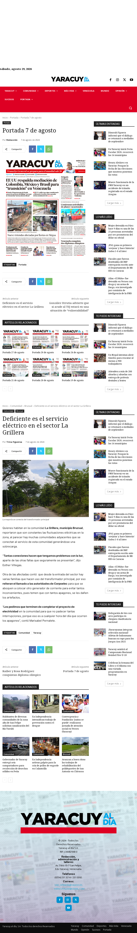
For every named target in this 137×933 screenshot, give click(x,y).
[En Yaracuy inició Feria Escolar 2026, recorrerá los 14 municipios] (100, 152)
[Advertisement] (68, 25)
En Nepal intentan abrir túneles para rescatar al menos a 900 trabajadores (121, 359)
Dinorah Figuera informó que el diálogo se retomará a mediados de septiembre (121, 137)
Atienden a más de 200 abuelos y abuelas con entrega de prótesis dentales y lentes (120, 376)
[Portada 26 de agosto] (45, 339)
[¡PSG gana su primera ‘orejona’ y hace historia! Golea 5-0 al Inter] (100, 248)
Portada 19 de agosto (73, 380)
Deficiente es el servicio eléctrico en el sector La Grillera (23, 304)
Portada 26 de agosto (43, 352)
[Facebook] (110, 80)
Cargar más (113, 203)
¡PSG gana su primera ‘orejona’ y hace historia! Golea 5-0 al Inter (121, 248)
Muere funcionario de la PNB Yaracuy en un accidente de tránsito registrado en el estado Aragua (121, 188)
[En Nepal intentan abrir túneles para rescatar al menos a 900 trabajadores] (100, 358)
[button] (130, 108)
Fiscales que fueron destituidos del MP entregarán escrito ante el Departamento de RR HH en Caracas (120, 264)
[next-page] (10, 388)
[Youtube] (131, 80)
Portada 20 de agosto (43, 380)
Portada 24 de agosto (73, 352)
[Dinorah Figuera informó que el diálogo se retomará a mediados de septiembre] (100, 135)
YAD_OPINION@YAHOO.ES (68, 885)
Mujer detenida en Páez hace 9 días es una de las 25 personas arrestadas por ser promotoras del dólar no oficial (121, 231)
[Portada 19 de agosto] (75, 367)
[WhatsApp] (48, 149)
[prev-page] (4, 388)
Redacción (11, 140)
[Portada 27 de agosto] (15, 339)
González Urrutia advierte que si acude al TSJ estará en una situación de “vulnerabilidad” (69, 306)
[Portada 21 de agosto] (15, 367)
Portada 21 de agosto (13, 380)
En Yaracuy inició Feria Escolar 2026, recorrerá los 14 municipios (120, 152)
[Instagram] (117, 80)
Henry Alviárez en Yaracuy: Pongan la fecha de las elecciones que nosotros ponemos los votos (120, 168)
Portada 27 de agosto (13, 352)
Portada (14, 117)
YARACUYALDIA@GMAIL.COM (69, 888)
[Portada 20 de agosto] (45, 367)
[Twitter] (124, 80)
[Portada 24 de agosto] (75, 339)
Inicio (5, 117)
